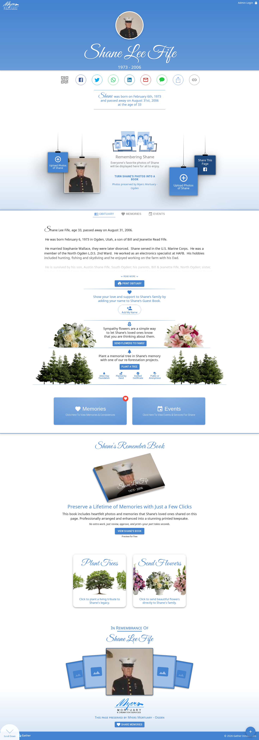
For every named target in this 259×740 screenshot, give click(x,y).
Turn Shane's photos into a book (135, 178)
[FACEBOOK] (81, 80)
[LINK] (194, 80)
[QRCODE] (64, 80)
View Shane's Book (129, 531)
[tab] (104, 213)
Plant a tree (129, 366)
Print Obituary (131, 283)
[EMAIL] (145, 80)
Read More (129, 276)
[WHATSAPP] (113, 80)
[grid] (129, 165)
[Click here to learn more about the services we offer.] (129, 706)
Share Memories (131, 724)
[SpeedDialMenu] (250, 731)
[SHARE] (178, 80)
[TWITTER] (97, 80)
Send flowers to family (129, 343)
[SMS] (162, 80)
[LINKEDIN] (129, 80)
